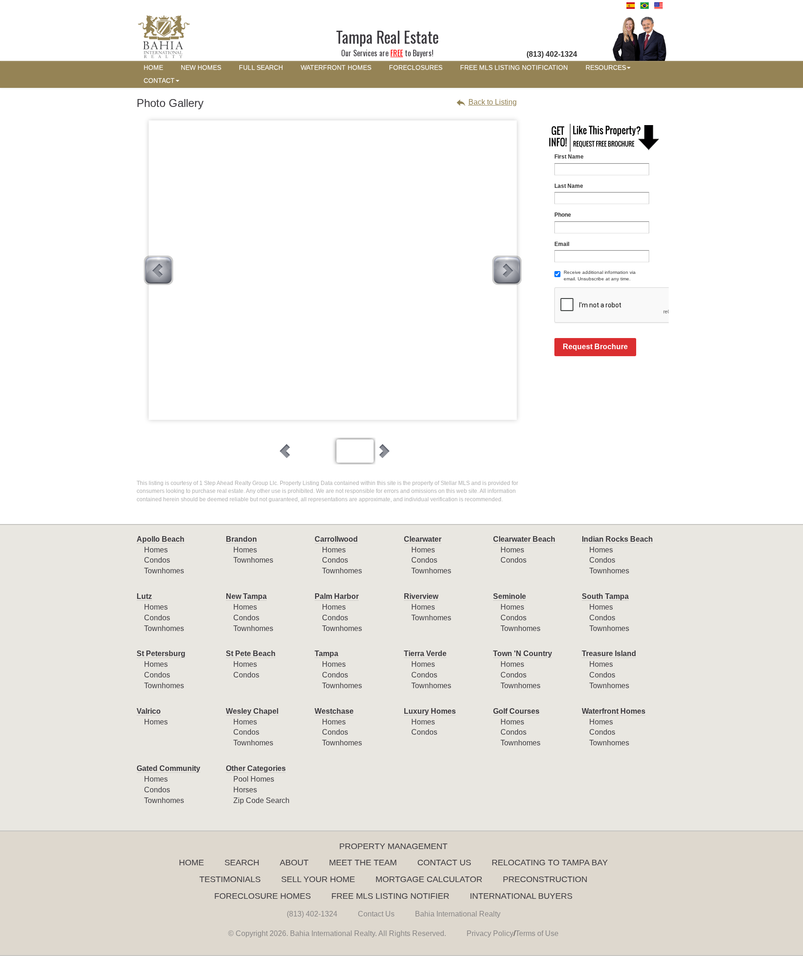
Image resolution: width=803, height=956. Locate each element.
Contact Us (444, 862)
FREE (396, 53)
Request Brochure (595, 347)
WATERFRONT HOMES (336, 67)
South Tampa (605, 596)
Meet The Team (363, 862)
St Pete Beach (251, 653)
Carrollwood (336, 539)
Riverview (421, 596)
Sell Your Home (318, 879)
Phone (562, 215)
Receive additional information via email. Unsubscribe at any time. (600, 275)
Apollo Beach (160, 539)
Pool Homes (253, 779)
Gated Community (168, 768)
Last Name (568, 186)
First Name (569, 156)
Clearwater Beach (524, 539)
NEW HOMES (201, 67)
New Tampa (246, 596)
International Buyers (521, 896)
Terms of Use (537, 933)
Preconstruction (545, 879)
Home (191, 862)
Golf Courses (516, 711)
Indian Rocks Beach (617, 539)
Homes (156, 550)
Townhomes (164, 571)
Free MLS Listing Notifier (390, 896)
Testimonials (230, 879)
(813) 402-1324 (312, 914)
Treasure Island (609, 653)
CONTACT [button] (159, 80)
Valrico (149, 711)
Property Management (393, 846)
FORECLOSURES (415, 67)
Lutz (144, 596)
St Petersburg (161, 653)
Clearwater (422, 539)
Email (561, 244)
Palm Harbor (337, 596)
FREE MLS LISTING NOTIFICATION (514, 67)
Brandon (241, 539)
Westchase (334, 711)
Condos (157, 560)
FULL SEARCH (261, 67)
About (294, 862)
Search (241, 862)
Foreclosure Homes (262, 896)
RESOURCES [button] (606, 67)
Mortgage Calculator (428, 879)
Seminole (509, 596)
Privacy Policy (490, 933)
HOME (153, 67)
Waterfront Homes (613, 711)
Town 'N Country (522, 653)
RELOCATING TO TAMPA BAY (550, 862)
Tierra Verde (425, 653)
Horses (245, 790)
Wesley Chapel (252, 711)
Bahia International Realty (457, 914)
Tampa (326, 653)
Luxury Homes (430, 711)
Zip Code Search (261, 800)
